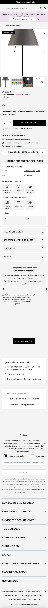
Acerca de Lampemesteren (21, 563)
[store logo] (18, 8)
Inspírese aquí (22, 341)
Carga (6, 554)
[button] (5, 82)
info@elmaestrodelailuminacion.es (25, 379)
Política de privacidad (38, 489)
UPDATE (22, 19)
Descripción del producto (18, 240)
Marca (7, 256)
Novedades (10, 580)
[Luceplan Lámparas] (15, 105)
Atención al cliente (16, 511)
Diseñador (9, 248)
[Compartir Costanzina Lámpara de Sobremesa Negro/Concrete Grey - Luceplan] (44, 37)
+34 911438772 (16, 374)
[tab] (24, 502)
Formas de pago (13, 537)
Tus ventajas (11, 528)
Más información (14, 572)
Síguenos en (10, 546)
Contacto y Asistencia (18, 502)
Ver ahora (27, 16)
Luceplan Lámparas (32, 171)
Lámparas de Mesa (12, 25)
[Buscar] (41, 8)
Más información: (13, 231)
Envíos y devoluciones (18, 520)
